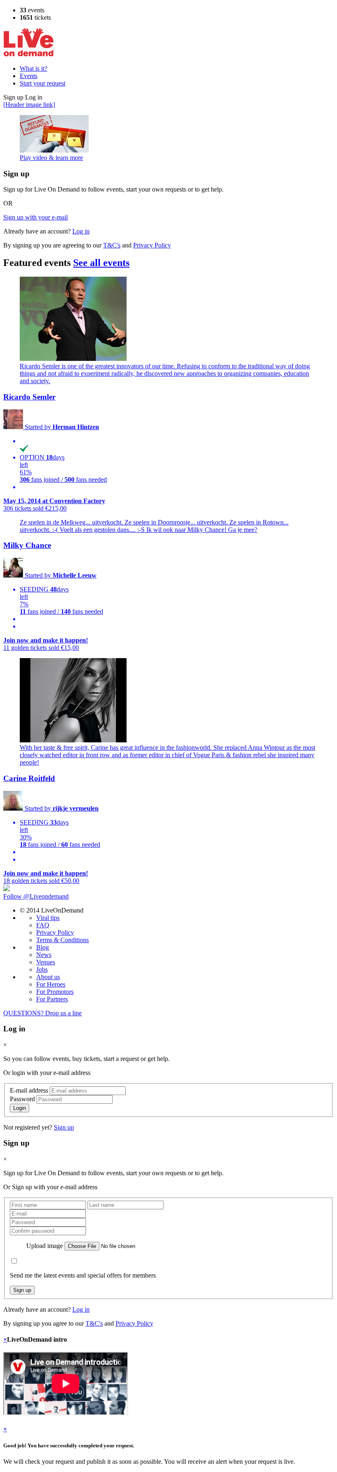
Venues (45, 962)
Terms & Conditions (62, 939)
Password (22, 1098)
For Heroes (50, 984)
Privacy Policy (152, 245)
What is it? (33, 68)
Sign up (64, 1127)
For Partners (52, 999)
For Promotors (55, 991)
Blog (42, 947)
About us (48, 976)
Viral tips (48, 917)
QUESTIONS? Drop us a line (42, 1013)
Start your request (42, 83)
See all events (101, 262)
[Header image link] (29, 104)
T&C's (111, 245)
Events (28, 75)
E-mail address (29, 1090)
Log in (81, 231)
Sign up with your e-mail (35, 217)
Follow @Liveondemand (36, 896)
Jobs (42, 969)
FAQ (42, 925)
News (43, 954)
